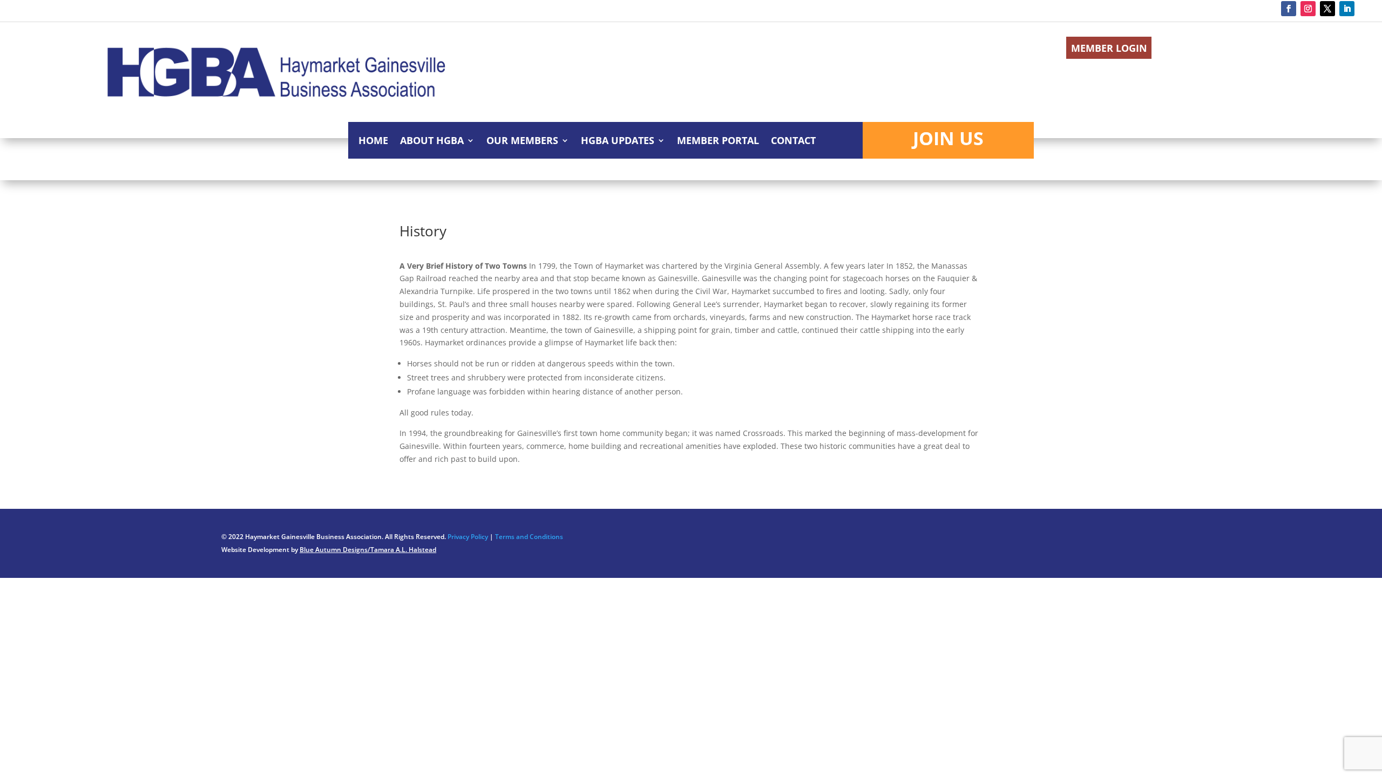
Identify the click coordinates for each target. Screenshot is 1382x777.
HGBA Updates (617, 142)
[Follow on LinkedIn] (1346, 8)
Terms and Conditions (529, 536)
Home (373, 142)
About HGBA (432, 142)
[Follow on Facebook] (1288, 8)
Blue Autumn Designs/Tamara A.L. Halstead (368, 549)
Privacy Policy (468, 536)
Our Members (522, 142)
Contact (793, 142)
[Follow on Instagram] (1308, 8)
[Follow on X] (1327, 8)
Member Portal (718, 142)
